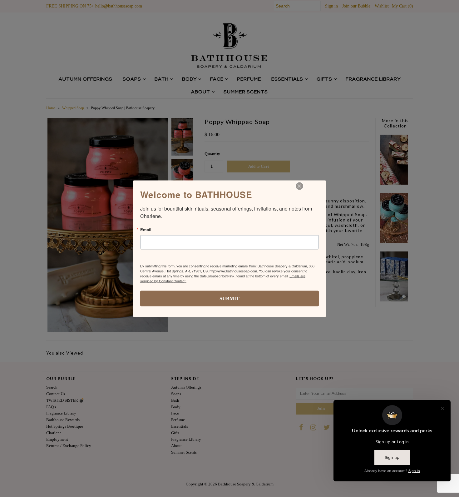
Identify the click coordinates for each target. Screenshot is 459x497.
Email (145, 229)
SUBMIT (229, 298)
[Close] (299, 186)
